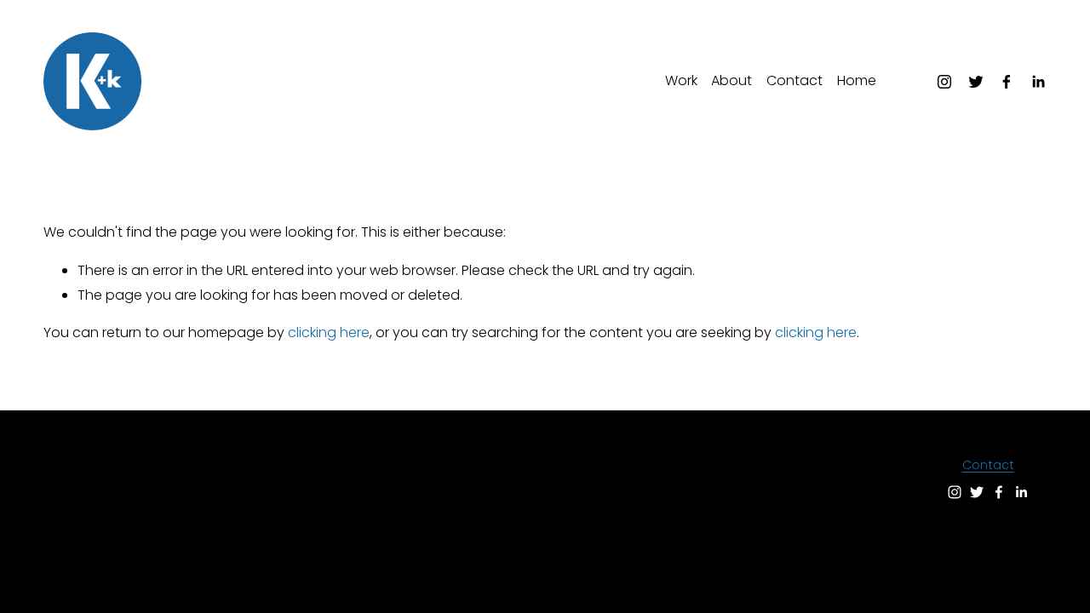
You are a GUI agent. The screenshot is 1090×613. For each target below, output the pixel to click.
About (731, 80)
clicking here (329, 332)
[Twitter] (975, 81)
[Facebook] (1006, 81)
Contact (794, 80)
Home (856, 80)
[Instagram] (944, 81)
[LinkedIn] (1038, 81)
